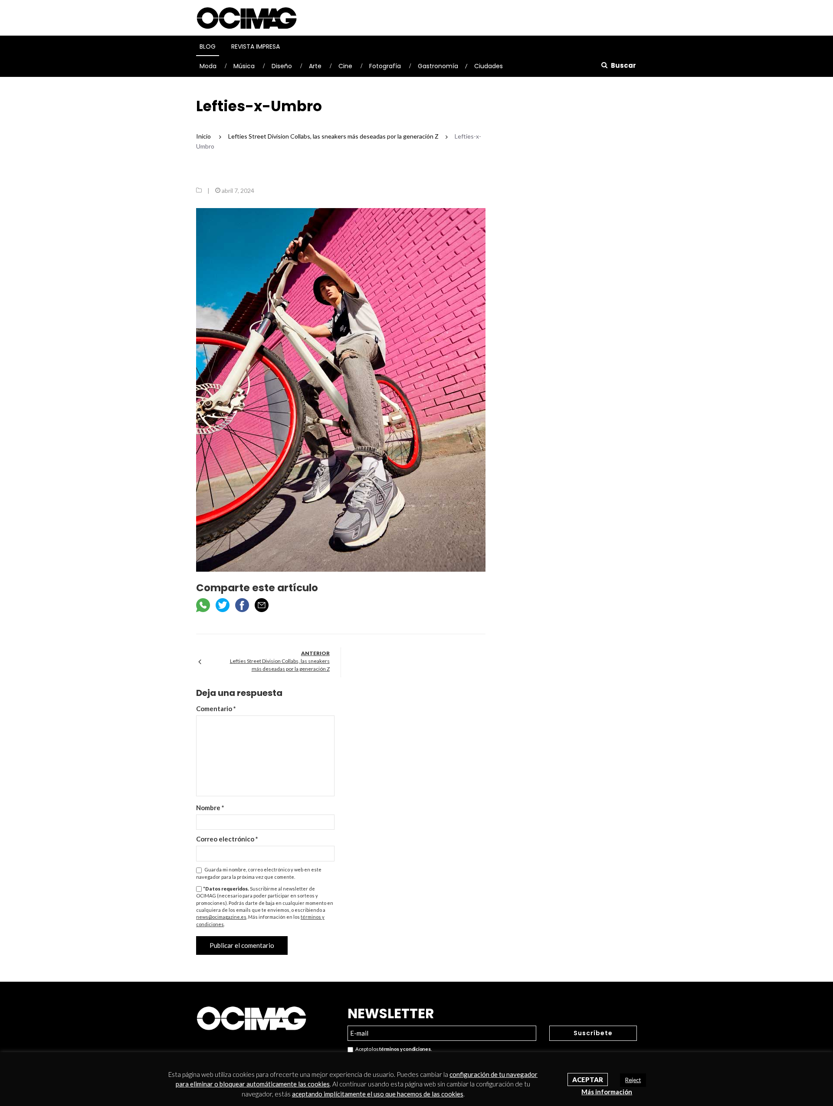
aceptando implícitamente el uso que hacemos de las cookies (377, 1094)
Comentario (216, 708)
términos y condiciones (404, 1049)
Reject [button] (633, 1079)
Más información (606, 1092)
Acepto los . (392, 1049)
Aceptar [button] (587, 1079)
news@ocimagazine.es (221, 917)
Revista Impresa (255, 46)
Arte (315, 66)
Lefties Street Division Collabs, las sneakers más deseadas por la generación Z (280, 665)
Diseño (282, 66)
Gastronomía (438, 66)
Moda (208, 66)
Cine (345, 66)
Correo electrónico (227, 839)
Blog (208, 46)
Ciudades (488, 66)
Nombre (210, 807)
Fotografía (385, 66)
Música (244, 66)
